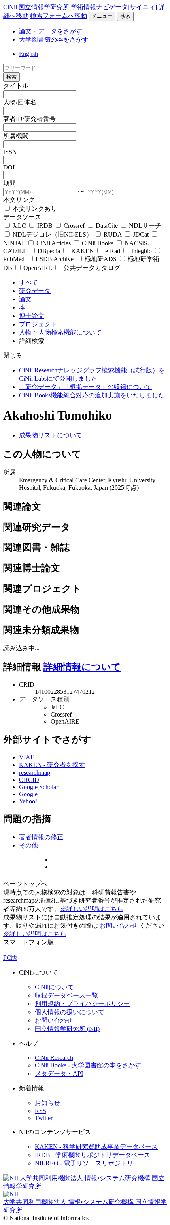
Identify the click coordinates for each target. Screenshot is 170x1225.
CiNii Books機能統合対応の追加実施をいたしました (91, 395)
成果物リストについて (50, 435)
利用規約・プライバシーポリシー (82, 1003)
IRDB (45, 225)
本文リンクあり (34, 208)
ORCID (29, 779)
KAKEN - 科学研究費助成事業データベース (96, 1146)
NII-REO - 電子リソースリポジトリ (84, 1163)
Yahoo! (28, 801)
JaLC (19, 225)
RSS (40, 1111)
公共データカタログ (91, 267)
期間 (9, 183)
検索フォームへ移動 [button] (58, 15)
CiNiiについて (54, 987)
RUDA (112, 234)
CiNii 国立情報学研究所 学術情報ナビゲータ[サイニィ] (80, 7)
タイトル (15, 85)
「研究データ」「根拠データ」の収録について (85, 386)
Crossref (74, 225)
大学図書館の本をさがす (54, 39)
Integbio (141, 251)
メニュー (102, 16)
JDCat (140, 234)
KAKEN (83, 251)
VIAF (26, 757)
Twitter (44, 1118)
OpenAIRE (38, 267)
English (28, 53)
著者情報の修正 (41, 837)
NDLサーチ (144, 225)
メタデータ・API (59, 1073)
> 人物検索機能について (67, 332)
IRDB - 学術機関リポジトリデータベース (92, 1155)
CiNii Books (97, 243)
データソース (22, 217)
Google (28, 794)
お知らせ (47, 1103)
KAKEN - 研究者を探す (52, 764)
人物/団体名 (19, 102)
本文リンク (19, 199)
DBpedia (49, 251)
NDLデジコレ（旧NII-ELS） (52, 234)
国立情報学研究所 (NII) (67, 1028)
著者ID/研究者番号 (29, 119)
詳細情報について (82, 667)
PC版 (10, 957)
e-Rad (113, 251)
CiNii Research (54, 1057)
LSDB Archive (54, 259)
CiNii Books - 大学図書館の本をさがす (88, 1065)
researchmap (34, 772)
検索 (125, 16)
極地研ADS (100, 259)
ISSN (10, 151)
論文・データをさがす (50, 31)
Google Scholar (38, 787)
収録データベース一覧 (66, 995)
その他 (28, 845)
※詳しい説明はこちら (91, 908)
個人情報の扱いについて (69, 1012)
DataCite (106, 225)
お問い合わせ (119, 925)
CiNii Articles (53, 243)
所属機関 (15, 135)
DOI (9, 167)
